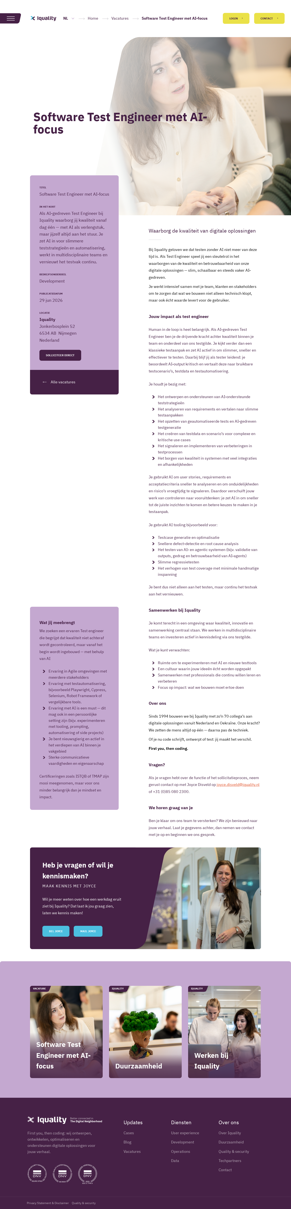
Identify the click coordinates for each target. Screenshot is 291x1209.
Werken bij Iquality (211, 1060)
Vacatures (120, 18)
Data (175, 1160)
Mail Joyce (88, 931)
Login (233, 18)
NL (66, 18)
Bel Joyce (56, 931)
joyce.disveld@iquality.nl (238, 784)
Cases (129, 1132)
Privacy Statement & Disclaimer (48, 1203)
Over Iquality (230, 1132)
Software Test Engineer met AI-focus (63, 1055)
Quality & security (234, 1151)
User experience (185, 1132)
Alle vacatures (62, 382)
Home (93, 18)
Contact (267, 18)
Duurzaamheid (138, 1065)
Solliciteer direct (60, 355)
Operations (180, 1151)
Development (182, 1142)
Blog (127, 1142)
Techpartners (230, 1160)
